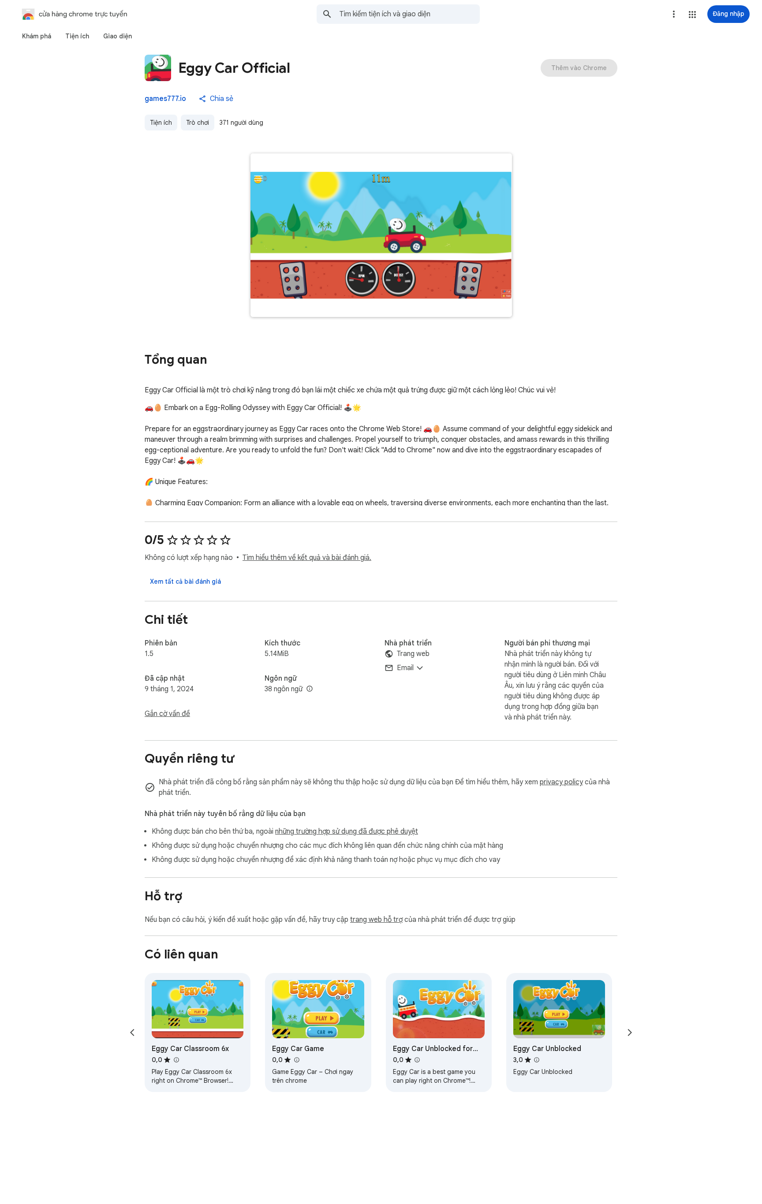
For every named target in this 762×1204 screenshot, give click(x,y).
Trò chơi (197, 123)
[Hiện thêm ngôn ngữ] (309, 689)
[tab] (36, 36)
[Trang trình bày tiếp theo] (630, 1032)
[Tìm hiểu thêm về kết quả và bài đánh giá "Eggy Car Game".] (296, 1059)
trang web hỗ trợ (376, 919)
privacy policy (561, 782)
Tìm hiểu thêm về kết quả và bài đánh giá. (307, 557)
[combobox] (410, 14)
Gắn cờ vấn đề (167, 713)
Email (405, 668)
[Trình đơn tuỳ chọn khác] (674, 14)
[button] (692, 14)
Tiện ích (161, 123)
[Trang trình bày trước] (132, 1032)
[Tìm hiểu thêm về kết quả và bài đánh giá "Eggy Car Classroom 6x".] (176, 1059)
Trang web (413, 653)
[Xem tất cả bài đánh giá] (185, 581)
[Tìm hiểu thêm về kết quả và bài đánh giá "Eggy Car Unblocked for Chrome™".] (417, 1059)
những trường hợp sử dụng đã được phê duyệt (346, 831)
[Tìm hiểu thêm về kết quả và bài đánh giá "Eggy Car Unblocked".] (536, 1059)
